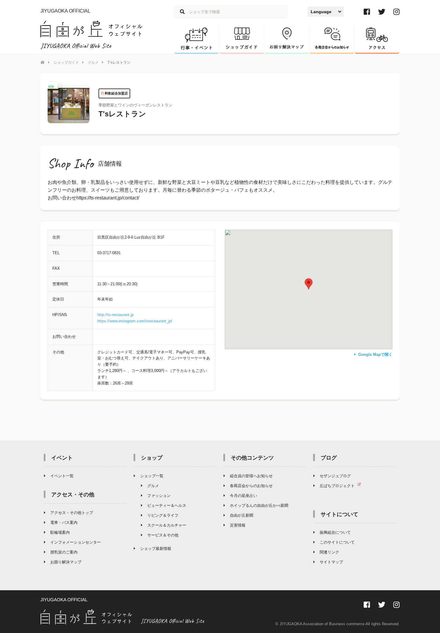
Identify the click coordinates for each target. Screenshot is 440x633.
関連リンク (329, 552)
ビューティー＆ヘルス (166, 505)
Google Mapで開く (375, 354)
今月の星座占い (243, 496)
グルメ (93, 62)
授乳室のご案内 (64, 552)
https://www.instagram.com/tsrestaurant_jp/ (134, 321)
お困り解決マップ (65, 562)
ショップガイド (66, 62)
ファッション (159, 496)
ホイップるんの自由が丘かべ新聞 (259, 505)
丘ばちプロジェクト (337, 486)
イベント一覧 (62, 476)
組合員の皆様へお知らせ (251, 476)
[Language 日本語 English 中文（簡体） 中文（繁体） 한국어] (326, 12)
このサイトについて (337, 542)
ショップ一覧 (151, 476)
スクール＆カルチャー (166, 525)
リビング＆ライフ (162, 515)
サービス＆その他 (162, 535)
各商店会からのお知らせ (251, 486)
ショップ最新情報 (155, 548)
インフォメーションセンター (75, 542)
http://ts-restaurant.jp (115, 314)
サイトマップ (331, 562)
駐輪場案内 (60, 532)
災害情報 (237, 525)
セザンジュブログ (335, 476)
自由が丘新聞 (241, 515)
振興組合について (335, 532)
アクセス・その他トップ (71, 513)
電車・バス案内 (64, 522)
